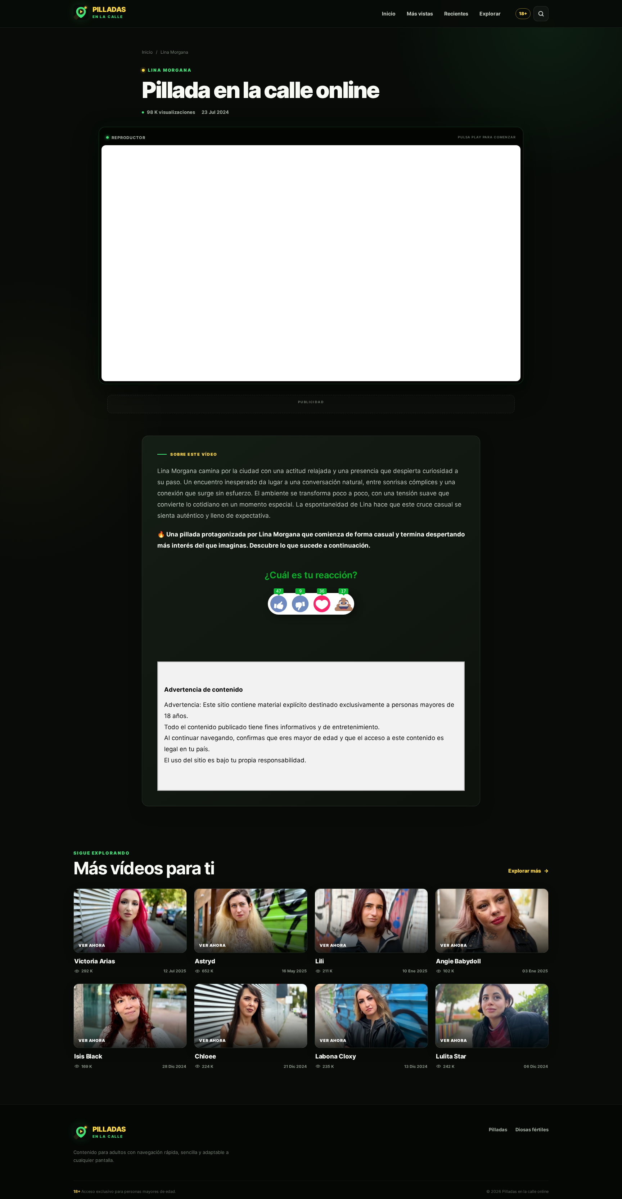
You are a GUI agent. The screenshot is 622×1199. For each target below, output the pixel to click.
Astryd (205, 961)
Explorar (490, 13)
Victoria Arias (94, 961)
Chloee (205, 1056)
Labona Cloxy (335, 1056)
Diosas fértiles (532, 1129)
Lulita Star (451, 1056)
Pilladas (498, 1129)
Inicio (389, 13)
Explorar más (528, 871)
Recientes (456, 13)
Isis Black (88, 1056)
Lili (319, 961)
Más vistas (420, 13)
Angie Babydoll (458, 961)
